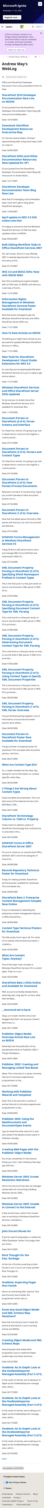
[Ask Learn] (36, 57)
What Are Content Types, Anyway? (13, 957)
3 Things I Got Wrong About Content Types (19, 790)
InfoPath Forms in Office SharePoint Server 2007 (17, 844)
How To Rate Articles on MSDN (21, 333)
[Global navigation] (2, 26)
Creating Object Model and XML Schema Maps (22, 1341)
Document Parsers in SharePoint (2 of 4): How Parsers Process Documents (19, 483)
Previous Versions (23, 1494)
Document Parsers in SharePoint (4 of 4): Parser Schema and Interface (18, 421)
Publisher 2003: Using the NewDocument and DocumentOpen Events (18, 1122)
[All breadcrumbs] (4, 57)
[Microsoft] (22, 26)
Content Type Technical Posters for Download (21, 929)
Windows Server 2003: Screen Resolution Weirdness (20, 1178)
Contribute (6, 1497)
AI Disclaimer (7, 1494)
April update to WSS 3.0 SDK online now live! (19, 219)
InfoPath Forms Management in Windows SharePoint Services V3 (21, 540)
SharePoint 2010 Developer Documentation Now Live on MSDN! (19, 98)
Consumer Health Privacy (12, 1501)
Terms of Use (32, 1501)
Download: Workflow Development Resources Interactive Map (17, 129)
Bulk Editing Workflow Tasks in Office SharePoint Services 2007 (22, 246)
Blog (35, 1494)
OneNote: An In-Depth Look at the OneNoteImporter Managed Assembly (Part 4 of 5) (22, 1401)
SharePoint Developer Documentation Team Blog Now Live (19, 190)
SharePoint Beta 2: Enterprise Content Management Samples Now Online (21, 901)
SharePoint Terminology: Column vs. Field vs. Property (20, 817)
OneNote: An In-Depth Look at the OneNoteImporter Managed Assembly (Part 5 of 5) (22, 1371)
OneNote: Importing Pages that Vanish (19, 1284)
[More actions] (40, 57)
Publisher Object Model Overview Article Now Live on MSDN (18, 1037)
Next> (4, 1458)
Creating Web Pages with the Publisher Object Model (20, 1151)
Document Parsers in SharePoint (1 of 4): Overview (20, 511)
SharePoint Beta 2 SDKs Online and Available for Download (21, 984)
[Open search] (32, 26)
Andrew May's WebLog (18, 57)
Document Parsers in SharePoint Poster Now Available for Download (17, 737)
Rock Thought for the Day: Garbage (15, 1256)
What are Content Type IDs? (19, 764)
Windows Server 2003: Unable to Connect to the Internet (20, 1205)
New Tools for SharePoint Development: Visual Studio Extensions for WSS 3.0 (19, 360)
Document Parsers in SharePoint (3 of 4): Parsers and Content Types (22, 452)
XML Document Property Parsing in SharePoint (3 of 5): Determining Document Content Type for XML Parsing (21, 640)
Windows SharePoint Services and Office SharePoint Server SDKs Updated (20, 391)
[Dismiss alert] (40, 4)
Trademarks (7, 1504)
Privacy (16, 1497)
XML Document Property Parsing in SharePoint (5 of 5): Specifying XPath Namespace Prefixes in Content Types (20, 572)
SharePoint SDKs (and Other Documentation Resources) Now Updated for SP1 (20, 159)
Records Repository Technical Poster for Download (20, 872)
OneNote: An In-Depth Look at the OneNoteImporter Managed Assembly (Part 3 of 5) (22, 1432)
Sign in (39, 26)
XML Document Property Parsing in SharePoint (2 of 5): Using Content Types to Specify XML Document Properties (21, 674)
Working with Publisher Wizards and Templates (17, 1093)
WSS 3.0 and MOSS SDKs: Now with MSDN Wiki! (20, 273)
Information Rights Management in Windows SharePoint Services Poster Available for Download (19, 304)
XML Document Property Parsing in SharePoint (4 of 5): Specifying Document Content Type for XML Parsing (21, 606)
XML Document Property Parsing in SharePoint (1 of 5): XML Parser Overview (20, 707)
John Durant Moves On (16, 1231)
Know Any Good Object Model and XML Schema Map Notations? (20, 1313)
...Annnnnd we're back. (16, 1009)
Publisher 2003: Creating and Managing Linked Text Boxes (20, 1066)
